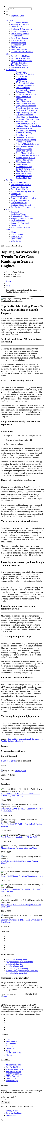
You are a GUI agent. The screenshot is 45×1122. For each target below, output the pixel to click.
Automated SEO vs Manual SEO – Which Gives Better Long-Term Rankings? (20, 794)
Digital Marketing (18, 40)
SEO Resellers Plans (19, 63)
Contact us (10, 1048)
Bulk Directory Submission (27, 121)
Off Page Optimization (25, 85)
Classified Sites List (18, 203)
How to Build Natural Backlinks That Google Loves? (22, 876)
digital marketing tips (14, 964)
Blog (8, 230)
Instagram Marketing (24, 176)
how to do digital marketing (17, 968)
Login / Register (17, 16)
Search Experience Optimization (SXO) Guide (19, 837)
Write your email (8, 1097)
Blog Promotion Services (26, 106)
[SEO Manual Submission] (4, 996)
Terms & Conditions (14, 1113)
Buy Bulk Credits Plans (20, 58)
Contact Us (15, 225)
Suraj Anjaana (20, 771)
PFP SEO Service (23, 88)
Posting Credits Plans (14, 1069)
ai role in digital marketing (16, 973)
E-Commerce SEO (18, 45)
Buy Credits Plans (13, 1067)
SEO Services (16, 27)
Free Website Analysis (19, 67)
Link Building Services (20, 33)
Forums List (15, 194)
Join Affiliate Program (19, 65)
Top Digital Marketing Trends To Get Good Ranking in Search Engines (21, 740)
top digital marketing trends (17, 959)
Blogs (13, 232)
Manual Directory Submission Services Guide (19, 848)
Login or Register (8, 761)
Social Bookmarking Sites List (23, 191)
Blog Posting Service (24, 160)
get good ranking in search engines (19, 962)
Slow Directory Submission (27, 117)
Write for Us (16, 241)
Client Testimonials (13, 1053)
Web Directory (12, 1081)
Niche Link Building (24, 133)
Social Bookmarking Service (27, 155)
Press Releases (16, 236)
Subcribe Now (31, 994)
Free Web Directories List (21, 185)
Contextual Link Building (26, 139)
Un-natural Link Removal (26, 94)
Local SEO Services (19, 49)
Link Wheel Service (24, 151)
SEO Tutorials (16, 239)
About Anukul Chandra (20, 227)
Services (9, 20)
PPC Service (16, 47)
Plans (8, 54)
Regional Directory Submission (28, 126)
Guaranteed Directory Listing (27, 119)
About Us (15, 212)
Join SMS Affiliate (13, 1071)
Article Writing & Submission (27, 144)
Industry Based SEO (14, 1074)
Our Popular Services (19, 22)
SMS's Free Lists (12, 1076)
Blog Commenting (23, 162)
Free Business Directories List (23, 207)
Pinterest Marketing (23, 173)
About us (9, 1039)
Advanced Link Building (26, 130)
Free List (9, 180)
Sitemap (9, 1055)
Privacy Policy (12, 1111)
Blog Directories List (19, 196)
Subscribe (5, 1102)
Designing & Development (21, 29)
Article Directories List (20, 187)
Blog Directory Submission (27, 124)
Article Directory (17, 234)
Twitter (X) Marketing (25, 169)
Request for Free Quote (20, 223)
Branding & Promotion (20, 24)
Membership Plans (13, 1065)
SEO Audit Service (23, 97)
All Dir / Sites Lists (18, 182)
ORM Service (21, 79)
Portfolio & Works (18, 214)
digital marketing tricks (15, 966)
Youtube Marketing (18, 42)
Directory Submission (19, 31)
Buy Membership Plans (20, 56)
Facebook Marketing (24, 167)
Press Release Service (19, 38)
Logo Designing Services (26, 112)
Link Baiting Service (24, 148)
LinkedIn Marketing (24, 171)
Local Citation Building (25, 103)
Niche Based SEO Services (22, 51)
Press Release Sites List (20, 189)
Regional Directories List (21, 205)
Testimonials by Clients (20, 216)
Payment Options (18, 221)
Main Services (11, 1041)
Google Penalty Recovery (26, 90)
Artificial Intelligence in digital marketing (22, 971)
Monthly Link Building (25, 137)
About (8, 209)
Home (8, 281)
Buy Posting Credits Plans (21, 61)
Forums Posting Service (25, 158)
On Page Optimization (25, 83)
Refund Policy (11, 1115)
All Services (11, 70)
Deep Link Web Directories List (23, 198)
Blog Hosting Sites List (20, 200)
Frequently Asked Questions (22, 218)
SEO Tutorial (11, 1078)
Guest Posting (16, 36)
